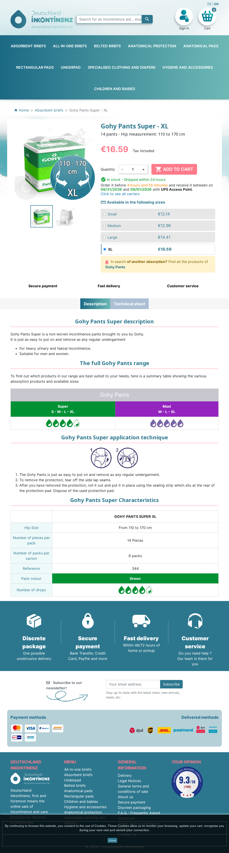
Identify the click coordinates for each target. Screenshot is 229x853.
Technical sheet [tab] (129, 304)
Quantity (108, 169)
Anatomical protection (83, 812)
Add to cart (174, 169)
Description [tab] (95, 304)
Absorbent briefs (78, 774)
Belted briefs (75, 785)
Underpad (72, 780)
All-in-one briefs (77, 769)
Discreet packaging (134, 807)
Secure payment (131, 802)
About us (125, 797)
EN (216, 4)
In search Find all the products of (156, 264)
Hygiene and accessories (85, 807)
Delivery (125, 775)
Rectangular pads (79, 796)
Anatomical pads (78, 791)
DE (209, 4)
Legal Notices (129, 781)
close (112, 840)
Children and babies (81, 801)
